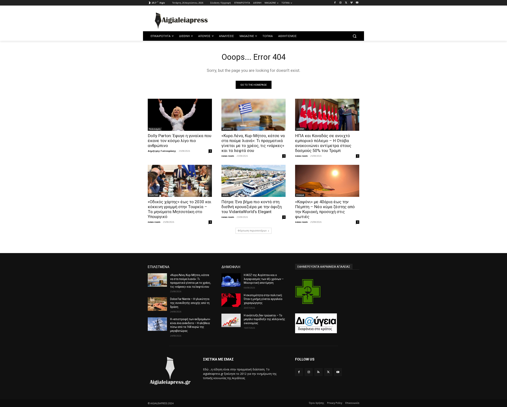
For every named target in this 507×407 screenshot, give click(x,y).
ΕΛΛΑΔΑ (300, 195)
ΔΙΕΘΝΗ (300, 129)
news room (227, 155)
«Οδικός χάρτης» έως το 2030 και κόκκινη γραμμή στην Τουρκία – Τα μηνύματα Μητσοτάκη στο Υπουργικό (179, 209)
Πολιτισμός (155, 129)
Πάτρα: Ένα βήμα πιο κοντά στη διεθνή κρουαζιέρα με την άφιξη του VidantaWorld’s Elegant (251, 206)
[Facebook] (335, 3)
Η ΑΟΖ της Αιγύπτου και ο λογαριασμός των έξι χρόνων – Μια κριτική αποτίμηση (264, 278)
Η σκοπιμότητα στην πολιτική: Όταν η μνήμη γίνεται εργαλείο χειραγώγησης (263, 299)
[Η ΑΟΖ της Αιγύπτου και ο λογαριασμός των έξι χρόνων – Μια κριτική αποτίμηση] (231, 280)
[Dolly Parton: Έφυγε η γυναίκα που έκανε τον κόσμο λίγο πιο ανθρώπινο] (180, 115)
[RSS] (318, 372)
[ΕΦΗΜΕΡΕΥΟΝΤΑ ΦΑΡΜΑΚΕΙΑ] (308, 291)
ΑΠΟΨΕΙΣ (227, 129)
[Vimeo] (351, 3)
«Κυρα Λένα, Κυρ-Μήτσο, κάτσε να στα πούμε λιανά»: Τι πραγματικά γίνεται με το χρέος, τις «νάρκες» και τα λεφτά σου (253, 143)
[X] (346, 3)
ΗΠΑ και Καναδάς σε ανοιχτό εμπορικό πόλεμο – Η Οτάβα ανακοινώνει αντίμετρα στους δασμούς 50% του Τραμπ (323, 143)
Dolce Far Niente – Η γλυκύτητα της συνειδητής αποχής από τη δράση (190, 302)
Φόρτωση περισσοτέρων (252, 230)
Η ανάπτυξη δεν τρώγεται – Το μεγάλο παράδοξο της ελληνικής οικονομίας (264, 319)
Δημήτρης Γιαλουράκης (162, 150)
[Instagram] (340, 3)
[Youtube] (357, 3)
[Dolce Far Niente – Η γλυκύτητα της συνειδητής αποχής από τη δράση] (157, 304)
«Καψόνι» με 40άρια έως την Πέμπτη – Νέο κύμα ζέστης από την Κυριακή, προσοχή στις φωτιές (325, 209)
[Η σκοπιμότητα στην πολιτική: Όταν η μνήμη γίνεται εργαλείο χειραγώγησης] (231, 300)
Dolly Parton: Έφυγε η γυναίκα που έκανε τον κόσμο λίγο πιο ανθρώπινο (179, 140)
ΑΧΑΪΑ (226, 195)
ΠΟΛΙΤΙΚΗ (153, 195)
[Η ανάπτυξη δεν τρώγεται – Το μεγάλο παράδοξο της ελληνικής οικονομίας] (231, 320)
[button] (354, 36)
